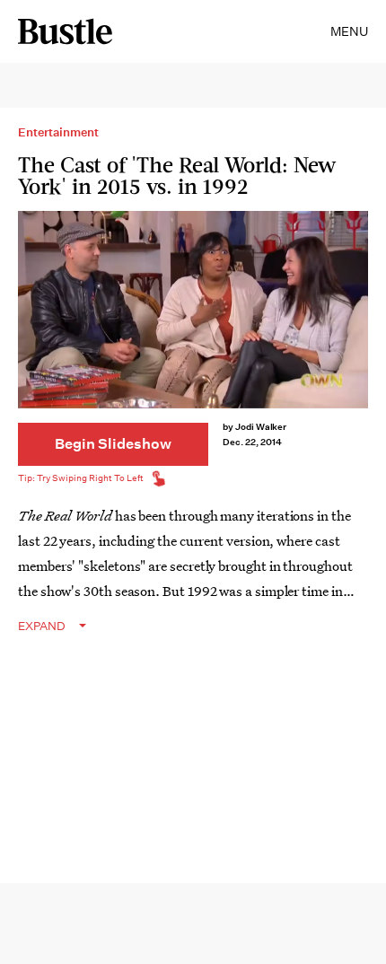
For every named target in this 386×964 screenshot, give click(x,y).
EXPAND (42, 626)
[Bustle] (65, 31)
